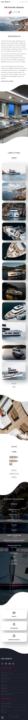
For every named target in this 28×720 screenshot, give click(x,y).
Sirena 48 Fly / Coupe (7, 672)
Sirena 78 (5, 685)
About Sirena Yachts (7, 703)
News (4, 709)
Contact (5, 712)
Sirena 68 (5, 681)
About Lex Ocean (6, 706)
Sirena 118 (5, 691)
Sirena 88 (5, 688)
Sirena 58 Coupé (6, 678)
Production (11, 717)
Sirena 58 (5, 675)
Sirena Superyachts (7, 694)
